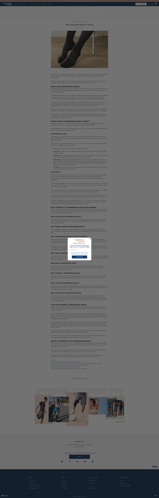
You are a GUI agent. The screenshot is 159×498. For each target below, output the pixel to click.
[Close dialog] (90, 238)
